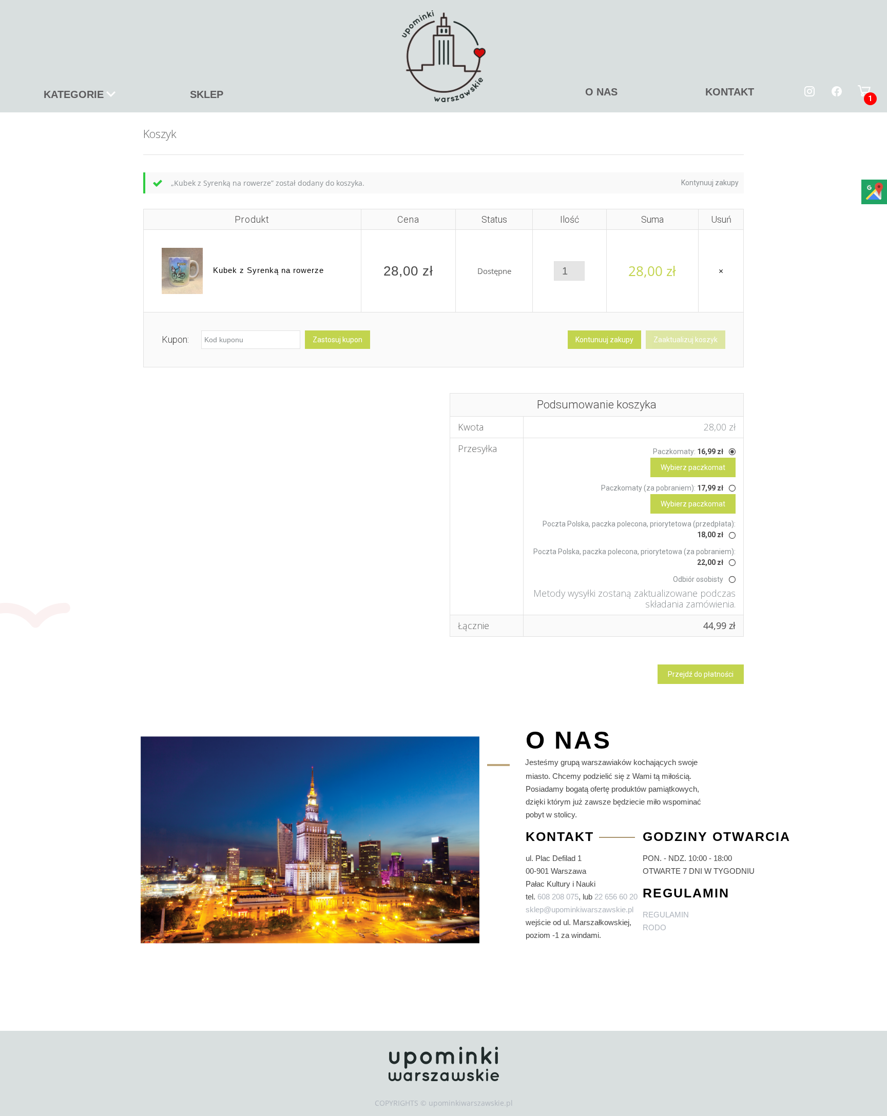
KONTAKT (729, 91)
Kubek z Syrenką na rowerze (268, 270)
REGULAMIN (666, 914)
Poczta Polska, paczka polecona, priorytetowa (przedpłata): (639, 529)
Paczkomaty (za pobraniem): (662, 488)
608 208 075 (558, 896)
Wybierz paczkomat (693, 467)
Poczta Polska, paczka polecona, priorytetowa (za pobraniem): (634, 556)
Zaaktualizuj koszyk (685, 340)
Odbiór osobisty (698, 579)
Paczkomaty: (688, 451)
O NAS (601, 91)
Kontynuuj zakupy (710, 183)
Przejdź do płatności (701, 674)
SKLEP (206, 94)
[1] (864, 90)
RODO (654, 927)
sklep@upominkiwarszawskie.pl (579, 909)
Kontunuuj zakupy (604, 340)
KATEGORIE (74, 94)
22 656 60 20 (616, 896)
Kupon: (175, 339)
